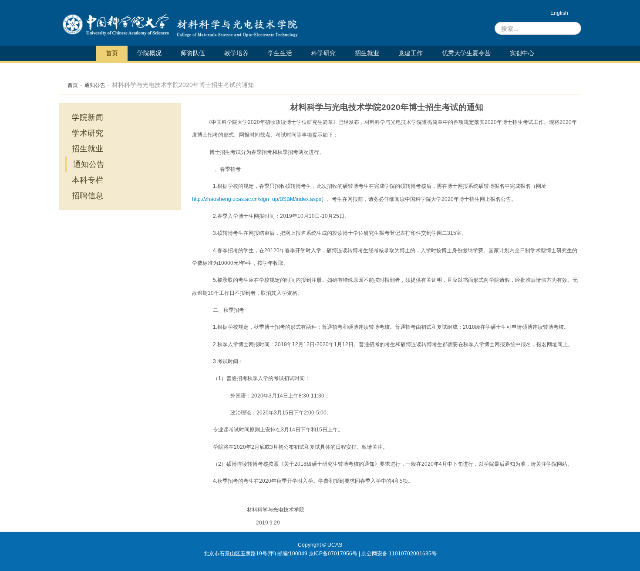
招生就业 (367, 53)
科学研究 (323, 53)
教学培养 (236, 53)
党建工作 (410, 53)
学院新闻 (87, 117)
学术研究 (87, 133)
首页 (112, 53)
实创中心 (522, 53)
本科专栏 (87, 180)
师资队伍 (193, 53)
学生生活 (280, 53)
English (559, 13)
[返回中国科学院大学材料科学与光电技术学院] (234, 25)
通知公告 (94, 85)
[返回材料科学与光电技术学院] (115, 25)
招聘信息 (87, 195)
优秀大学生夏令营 (466, 53)
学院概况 (149, 53)
